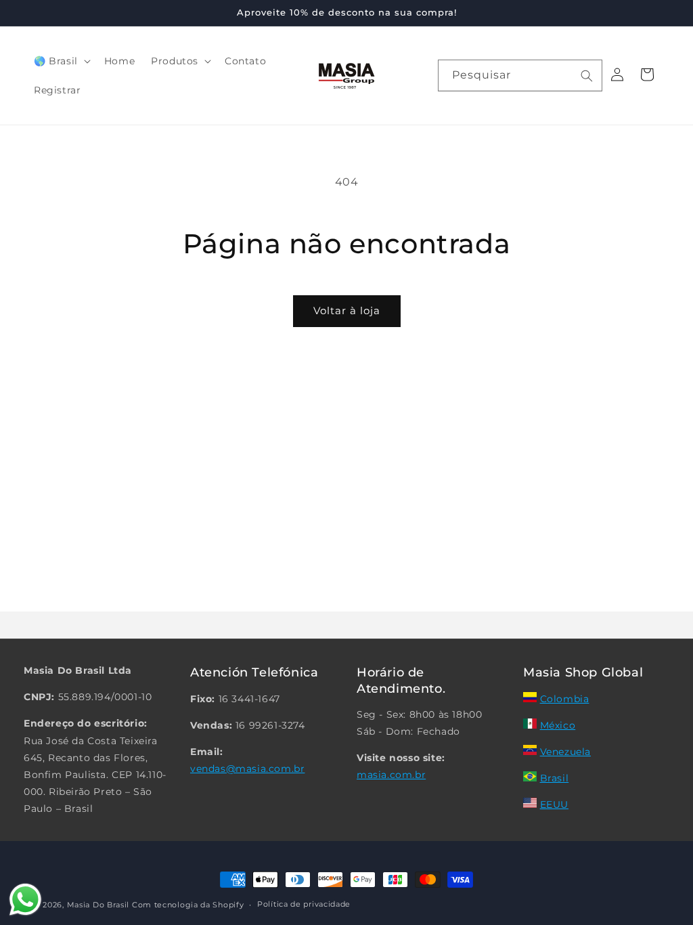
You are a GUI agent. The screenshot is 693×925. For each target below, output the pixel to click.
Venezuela (565, 752)
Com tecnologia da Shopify (188, 904)
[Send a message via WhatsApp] (25, 899)
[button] (61, 61)
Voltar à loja (346, 310)
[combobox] (520, 75)
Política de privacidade (304, 904)
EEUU (554, 804)
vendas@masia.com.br (247, 768)
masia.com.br (391, 775)
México (558, 725)
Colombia (564, 699)
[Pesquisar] (587, 76)
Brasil (554, 778)
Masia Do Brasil (98, 904)
